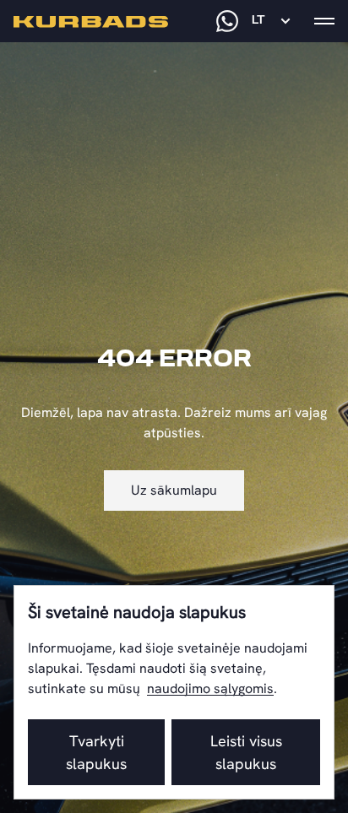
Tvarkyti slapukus (96, 752)
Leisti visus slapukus (246, 752)
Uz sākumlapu (174, 490)
